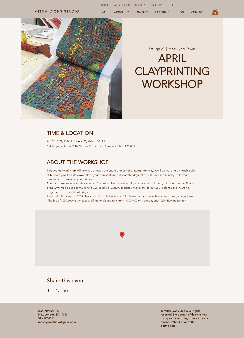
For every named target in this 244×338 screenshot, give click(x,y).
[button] (215, 11)
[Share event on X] (57, 290)
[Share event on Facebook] (48, 290)
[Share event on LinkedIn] (66, 290)
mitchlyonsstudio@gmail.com (57, 322)
